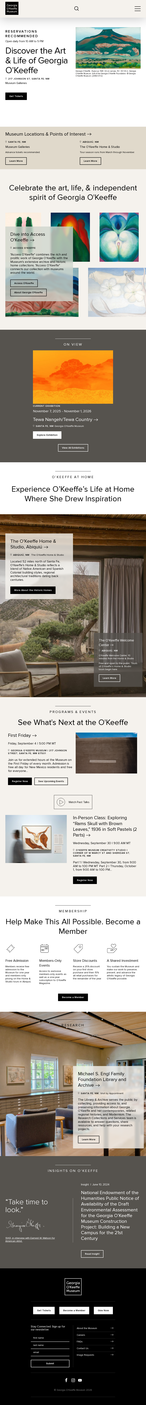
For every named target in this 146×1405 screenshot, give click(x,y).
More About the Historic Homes (33, 590)
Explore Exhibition (47, 434)
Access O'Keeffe (24, 283)
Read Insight (92, 1253)
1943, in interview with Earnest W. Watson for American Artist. (30, 1239)
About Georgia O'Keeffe (28, 292)
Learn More (16, 160)
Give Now (103, 1310)
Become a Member (73, 997)
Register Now (20, 781)
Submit (50, 1363)
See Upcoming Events (51, 781)
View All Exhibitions (73, 447)
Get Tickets (16, 96)
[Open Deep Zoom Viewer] (119, 237)
